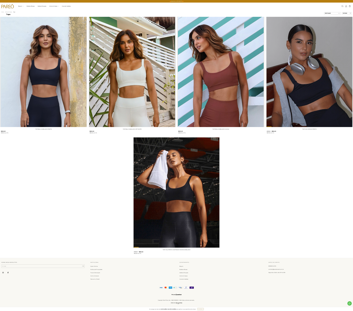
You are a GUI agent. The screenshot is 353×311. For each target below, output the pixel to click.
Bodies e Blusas (31, 6)
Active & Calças (53, 6)
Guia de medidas (66, 6)
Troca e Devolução (95, 272)
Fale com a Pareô (94, 279)
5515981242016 (272, 266)
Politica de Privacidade (96, 269)
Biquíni (20, 6)
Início (2, 12)
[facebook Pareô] (8, 272)
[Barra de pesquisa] (342, 6)
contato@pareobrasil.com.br (276, 269)
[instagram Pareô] (3, 272)
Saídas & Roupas (42, 6)
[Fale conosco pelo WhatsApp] (349, 303)
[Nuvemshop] (176, 303)
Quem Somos (94, 266)
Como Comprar (94, 276)
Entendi (200, 309)
